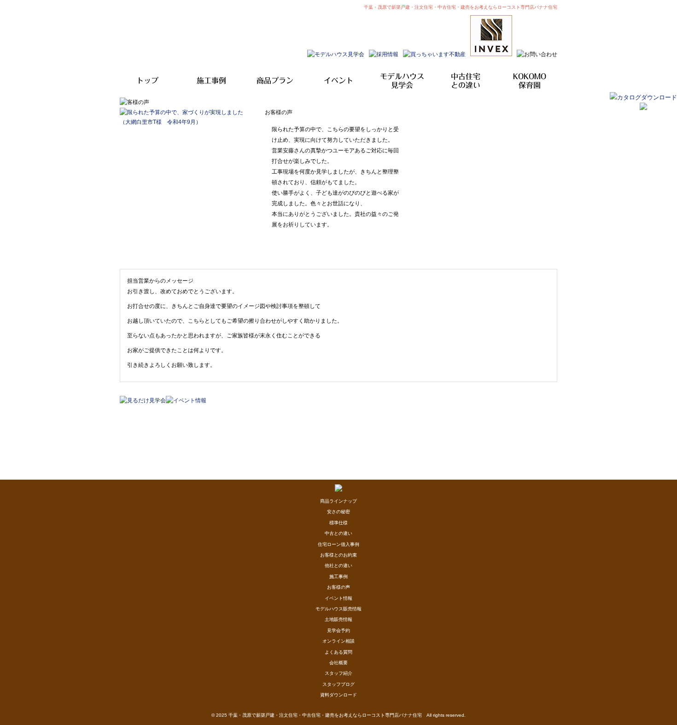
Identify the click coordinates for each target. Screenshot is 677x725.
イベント (338, 80)
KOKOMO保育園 (529, 81)
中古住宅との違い (465, 81)
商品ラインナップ (338, 501)
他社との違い (338, 565)
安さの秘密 (338, 511)
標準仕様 (338, 522)
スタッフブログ (338, 684)
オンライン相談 (338, 641)
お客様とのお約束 (338, 554)
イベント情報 (338, 598)
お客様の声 (338, 587)
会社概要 (338, 662)
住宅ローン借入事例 (338, 544)
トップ (147, 80)
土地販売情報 (338, 619)
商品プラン (275, 80)
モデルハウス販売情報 (338, 608)
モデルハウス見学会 (402, 81)
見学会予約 (338, 630)
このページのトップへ (534, 408)
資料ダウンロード (338, 694)
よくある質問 (338, 652)
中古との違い (338, 533)
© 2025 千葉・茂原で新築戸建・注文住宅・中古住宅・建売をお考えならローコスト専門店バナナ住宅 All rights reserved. (338, 715)
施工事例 (211, 80)
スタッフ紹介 (338, 673)
